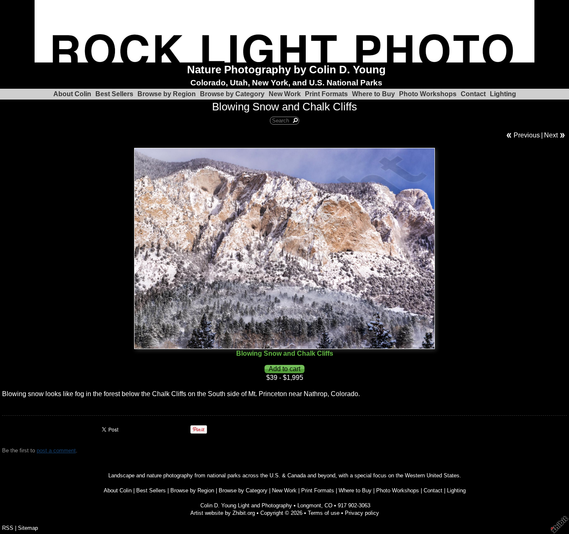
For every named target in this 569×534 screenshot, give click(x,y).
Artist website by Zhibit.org (222, 513)
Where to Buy (373, 93)
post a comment (56, 450)
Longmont (309, 505)
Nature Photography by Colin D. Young (286, 69)
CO (328, 505)
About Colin (72, 93)
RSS (7, 528)
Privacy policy (362, 513)
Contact (473, 93)
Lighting (503, 93)
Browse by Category (232, 93)
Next (551, 135)
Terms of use (323, 513)
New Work (285, 93)
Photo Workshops (428, 93)
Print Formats (326, 93)
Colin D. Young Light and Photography (246, 505)
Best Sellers (114, 93)
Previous (527, 135)
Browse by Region (166, 93)
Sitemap (28, 528)
